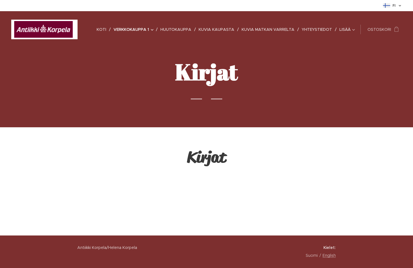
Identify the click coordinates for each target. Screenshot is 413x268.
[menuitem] (103, 29)
